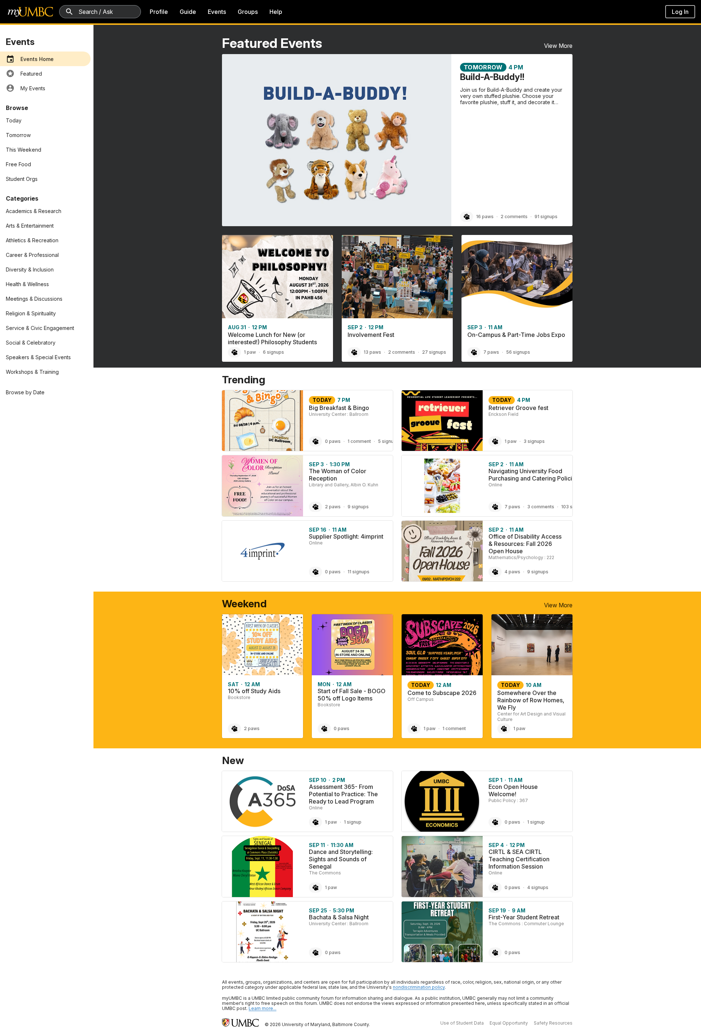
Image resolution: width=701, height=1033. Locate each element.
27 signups (434, 352)
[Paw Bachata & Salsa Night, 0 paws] (315, 952)
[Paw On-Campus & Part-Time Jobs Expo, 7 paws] (473, 352)
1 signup (352, 822)
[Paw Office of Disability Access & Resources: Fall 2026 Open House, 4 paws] (495, 572)
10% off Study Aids (254, 691)
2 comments (514, 216)
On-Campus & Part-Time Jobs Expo (516, 334)
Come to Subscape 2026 (441, 692)
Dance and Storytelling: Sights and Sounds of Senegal (341, 859)
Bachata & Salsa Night (339, 917)
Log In (680, 11)
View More (558, 45)
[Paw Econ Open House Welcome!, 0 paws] (495, 822)
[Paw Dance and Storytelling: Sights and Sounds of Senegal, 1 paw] (315, 887)
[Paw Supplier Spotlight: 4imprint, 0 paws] (315, 572)
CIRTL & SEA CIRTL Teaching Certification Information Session (519, 859)
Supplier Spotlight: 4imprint (346, 536)
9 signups (358, 506)
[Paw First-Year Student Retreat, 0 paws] (495, 952)
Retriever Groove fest (518, 407)
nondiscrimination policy (419, 987)
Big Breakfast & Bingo (339, 407)
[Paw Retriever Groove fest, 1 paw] (495, 441)
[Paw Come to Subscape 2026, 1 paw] (414, 729)
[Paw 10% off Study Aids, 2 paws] (234, 729)
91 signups (546, 216)
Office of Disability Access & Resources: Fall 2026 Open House (525, 544)
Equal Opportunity (509, 1023)
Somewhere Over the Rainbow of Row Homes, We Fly (530, 700)
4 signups (537, 887)
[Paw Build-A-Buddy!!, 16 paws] (466, 217)
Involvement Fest (371, 334)
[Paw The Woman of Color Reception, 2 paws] (315, 507)
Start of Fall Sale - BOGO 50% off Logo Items (352, 694)
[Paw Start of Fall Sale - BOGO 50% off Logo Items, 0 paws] (324, 729)
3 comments (540, 506)
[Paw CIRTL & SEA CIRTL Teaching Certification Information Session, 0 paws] (495, 887)
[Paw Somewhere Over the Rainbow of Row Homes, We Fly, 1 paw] (503, 729)
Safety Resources (553, 1023)
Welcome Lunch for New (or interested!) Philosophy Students (272, 338)
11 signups (358, 571)
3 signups (534, 441)
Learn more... (262, 1008)
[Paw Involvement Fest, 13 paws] (354, 352)
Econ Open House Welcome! (513, 790)
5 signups (388, 441)
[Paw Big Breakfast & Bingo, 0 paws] (315, 441)
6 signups (273, 352)
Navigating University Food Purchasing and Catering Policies (534, 474)
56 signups (518, 352)
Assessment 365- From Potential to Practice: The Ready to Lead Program (343, 794)
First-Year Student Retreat (524, 917)
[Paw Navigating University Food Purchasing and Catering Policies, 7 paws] (495, 507)
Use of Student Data (462, 1023)
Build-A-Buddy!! (492, 77)
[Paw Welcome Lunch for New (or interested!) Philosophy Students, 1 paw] (234, 352)
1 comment (359, 441)
